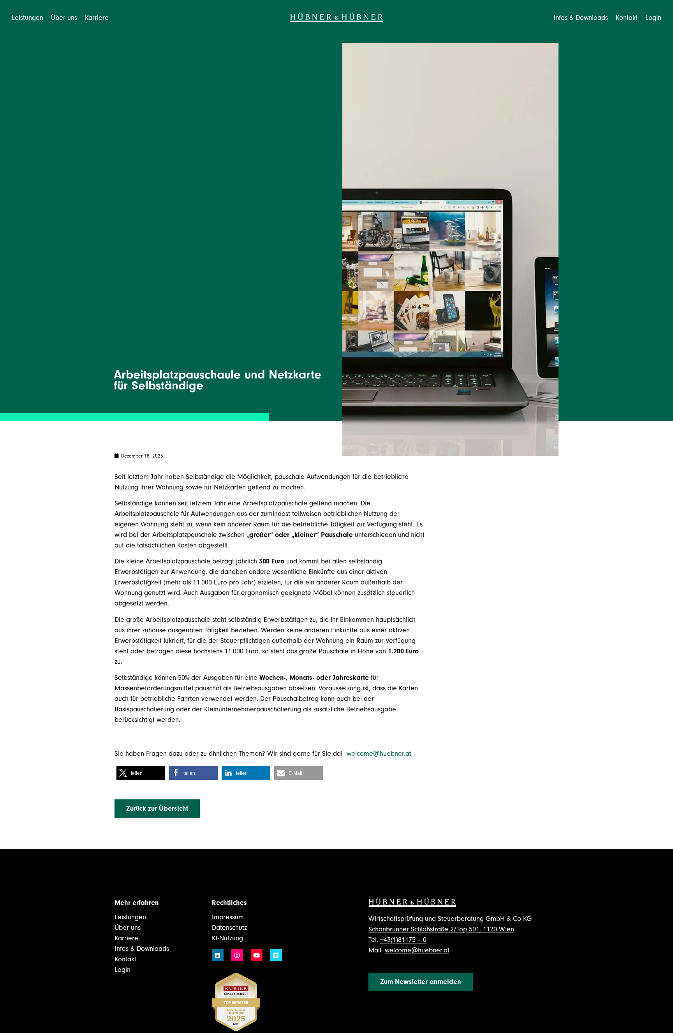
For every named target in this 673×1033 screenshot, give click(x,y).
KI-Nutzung (227, 938)
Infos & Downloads (142, 949)
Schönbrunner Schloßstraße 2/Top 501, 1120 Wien (441, 929)
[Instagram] (237, 955)
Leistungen (130, 917)
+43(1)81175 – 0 (403, 940)
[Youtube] (257, 955)
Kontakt (627, 18)
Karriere (126, 938)
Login (653, 18)
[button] (140, 773)
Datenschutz (229, 928)
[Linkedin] (218, 955)
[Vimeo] (276, 955)
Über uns (128, 928)
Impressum (228, 917)
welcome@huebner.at (380, 754)
